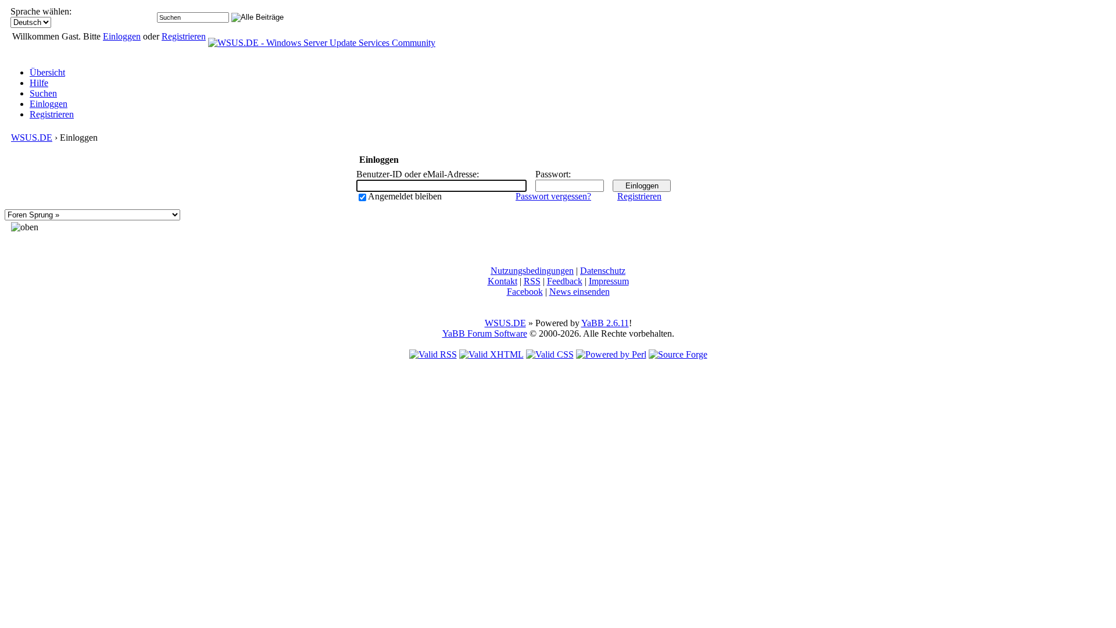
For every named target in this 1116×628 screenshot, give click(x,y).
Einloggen (122, 36)
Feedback (564, 281)
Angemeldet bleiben (405, 196)
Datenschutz (602, 271)
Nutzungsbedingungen (532, 271)
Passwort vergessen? (553, 196)
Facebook (525, 292)
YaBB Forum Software (484, 333)
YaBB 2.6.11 (605, 323)
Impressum (609, 281)
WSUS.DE (31, 137)
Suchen (43, 93)
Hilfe (39, 83)
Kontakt (502, 281)
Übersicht (47, 72)
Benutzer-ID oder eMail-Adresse (416, 174)
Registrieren (184, 36)
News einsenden (579, 292)
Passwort (551, 174)
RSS (532, 281)
